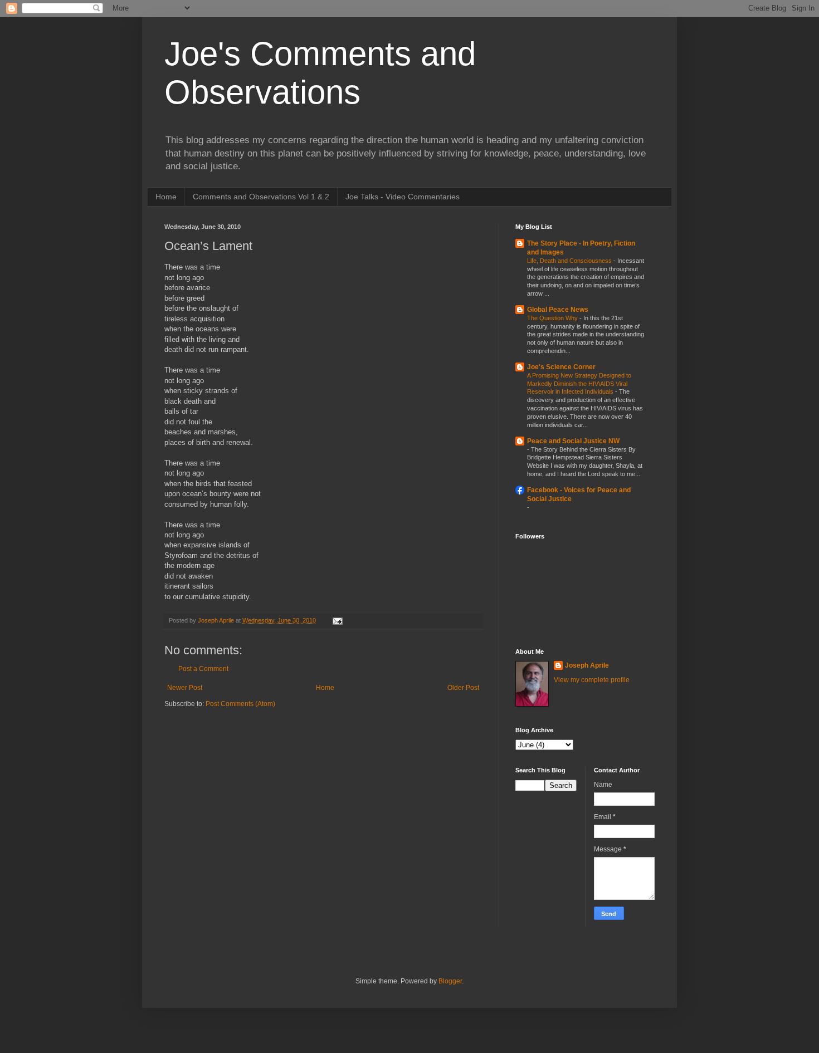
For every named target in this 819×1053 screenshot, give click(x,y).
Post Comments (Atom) (240, 704)
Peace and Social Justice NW (573, 441)
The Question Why (553, 318)
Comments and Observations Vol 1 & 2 (261, 196)
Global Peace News (557, 310)
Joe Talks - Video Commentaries (402, 196)
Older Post (463, 688)
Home (166, 196)
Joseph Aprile (587, 665)
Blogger (450, 981)
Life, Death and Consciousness (570, 260)
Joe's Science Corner (561, 367)
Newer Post (184, 688)
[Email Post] (337, 620)
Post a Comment (203, 669)
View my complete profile (592, 680)
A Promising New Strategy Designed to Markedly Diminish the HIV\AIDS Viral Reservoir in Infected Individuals (579, 383)
